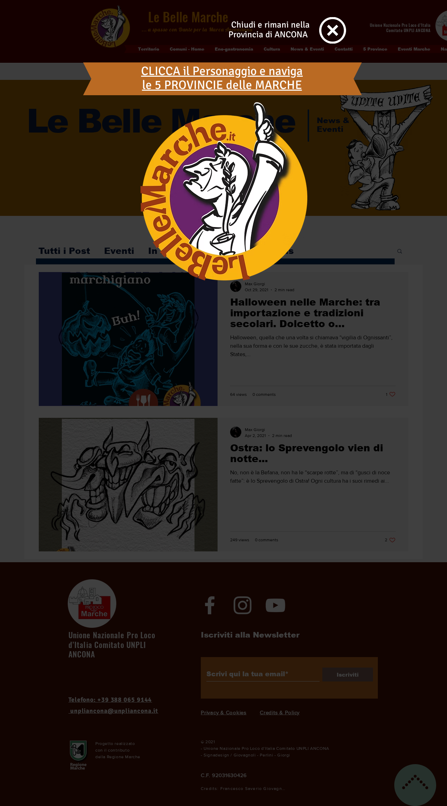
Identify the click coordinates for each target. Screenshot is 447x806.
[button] (333, 30)
